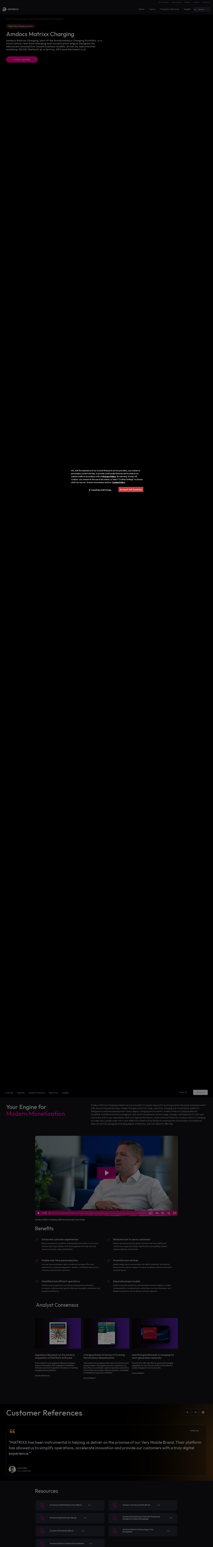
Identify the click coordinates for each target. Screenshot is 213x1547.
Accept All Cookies (131, 489)
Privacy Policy (109, 476)
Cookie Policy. (118, 482)
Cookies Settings (101, 490)
